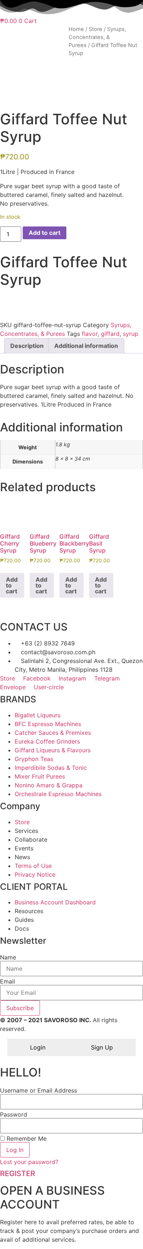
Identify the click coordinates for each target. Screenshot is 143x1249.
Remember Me (26, 1138)
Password (13, 1114)
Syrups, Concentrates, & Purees (97, 37)
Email (7, 981)
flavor (90, 333)
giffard (110, 333)
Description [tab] (27, 345)
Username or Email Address (38, 1090)
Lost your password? (29, 1161)
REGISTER (17, 1173)
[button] (71, 298)
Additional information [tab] (86, 345)
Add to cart (44, 232)
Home (76, 29)
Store (95, 29)
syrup (130, 333)
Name (8, 957)
